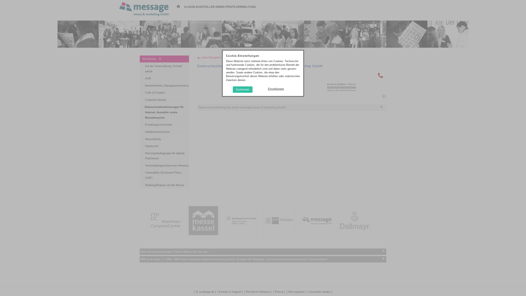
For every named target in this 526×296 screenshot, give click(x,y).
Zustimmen (242, 89)
